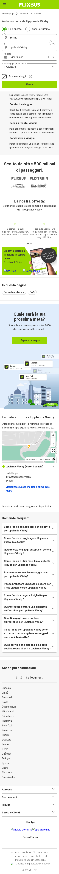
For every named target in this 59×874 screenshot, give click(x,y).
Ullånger (6, 753)
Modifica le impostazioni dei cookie (33, 863)
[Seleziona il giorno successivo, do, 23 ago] (53, 57)
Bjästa (5, 763)
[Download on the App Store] (41, 830)
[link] (29, 356)
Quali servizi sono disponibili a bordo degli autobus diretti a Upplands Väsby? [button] (27, 646)
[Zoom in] (53, 435)
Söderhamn (8, 716)
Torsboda (7, 772)
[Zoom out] (53, 440)
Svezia (37, 13)
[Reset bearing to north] (53, 444)
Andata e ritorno (41, 29)
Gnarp (5, 767)
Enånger (6, 758)
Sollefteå (7, 725)
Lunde (5, 744)
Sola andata (15, 29)
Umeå (5, 692)
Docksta (6, 739)
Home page (8, 13)
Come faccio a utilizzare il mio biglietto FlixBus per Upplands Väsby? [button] (27, 563)
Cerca (29, 84)
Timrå (5, 749)
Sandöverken (9, 777)
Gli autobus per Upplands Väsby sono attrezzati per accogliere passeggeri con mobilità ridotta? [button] (26, 633)
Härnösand (8, 711)
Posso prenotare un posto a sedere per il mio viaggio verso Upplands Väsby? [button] (27, 585)
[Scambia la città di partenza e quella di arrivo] (52, 42)
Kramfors (7, 730)
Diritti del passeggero (24, 856)
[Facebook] (28, 844)
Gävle (5, 702)
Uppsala (6, 688)
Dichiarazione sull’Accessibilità (30, 860)
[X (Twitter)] (31, 844)
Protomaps (30, 459)
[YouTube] (30, 844)
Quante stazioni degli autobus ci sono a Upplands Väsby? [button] (27, 551)
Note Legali (41, 856)
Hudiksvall (7, 720)
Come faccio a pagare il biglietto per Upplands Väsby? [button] (25, 597)
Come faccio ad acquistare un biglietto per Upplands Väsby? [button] (27, 528)
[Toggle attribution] (54, 459)
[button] (29, 37)
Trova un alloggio (17, 76)
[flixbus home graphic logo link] (29, 5)
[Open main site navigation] (5, 5)
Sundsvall (7, 697)
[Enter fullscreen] (53, 450)
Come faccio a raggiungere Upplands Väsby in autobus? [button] (26, 540)
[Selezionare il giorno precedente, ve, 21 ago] (48, 57)
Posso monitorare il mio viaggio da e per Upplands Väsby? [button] (26, 574)
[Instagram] (29, 844)
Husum (5, 734)
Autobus (24, 13)
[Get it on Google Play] (21, 830)
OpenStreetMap (44, 459)
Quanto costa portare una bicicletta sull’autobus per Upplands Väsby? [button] (25, 608)
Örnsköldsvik (9, 706)
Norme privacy (40, 852)
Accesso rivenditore (21, 852)
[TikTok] (32, 844)
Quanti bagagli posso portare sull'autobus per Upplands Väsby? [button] (24, 620)
